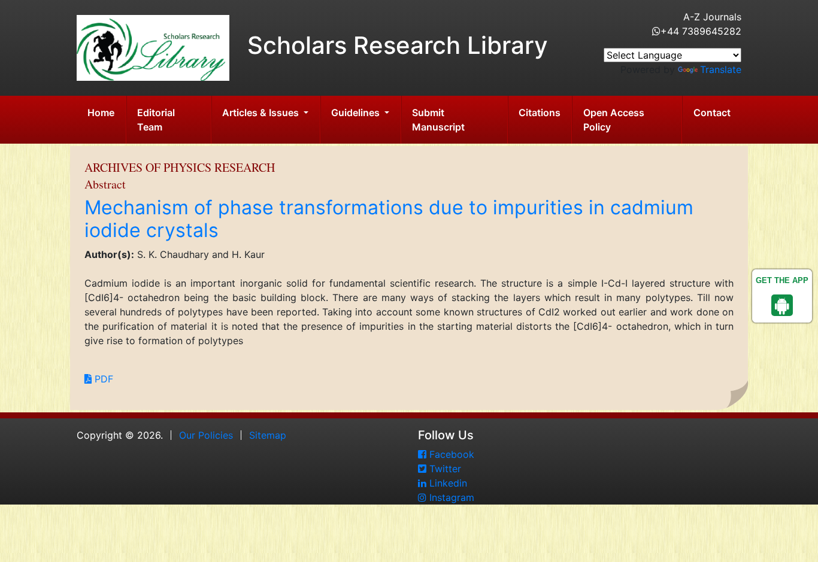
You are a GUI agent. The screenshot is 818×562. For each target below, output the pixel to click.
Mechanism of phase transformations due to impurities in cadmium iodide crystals (388, 219)
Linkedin (446, 483)
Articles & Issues (261, 113)
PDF (102, 379)
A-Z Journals (712, 17)
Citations (540, 113)
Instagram (450, 497)
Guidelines (356, 113)
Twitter (443, 469)
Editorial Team (156, 120)
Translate (720, 69)
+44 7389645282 (701, 31)
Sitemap (267, 435)
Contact (712, 113)
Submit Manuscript (438, 120)
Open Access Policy (613, 120)
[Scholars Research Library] (153, 47)
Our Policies (206, 435)
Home (100, 113)
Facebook (450, 454)
